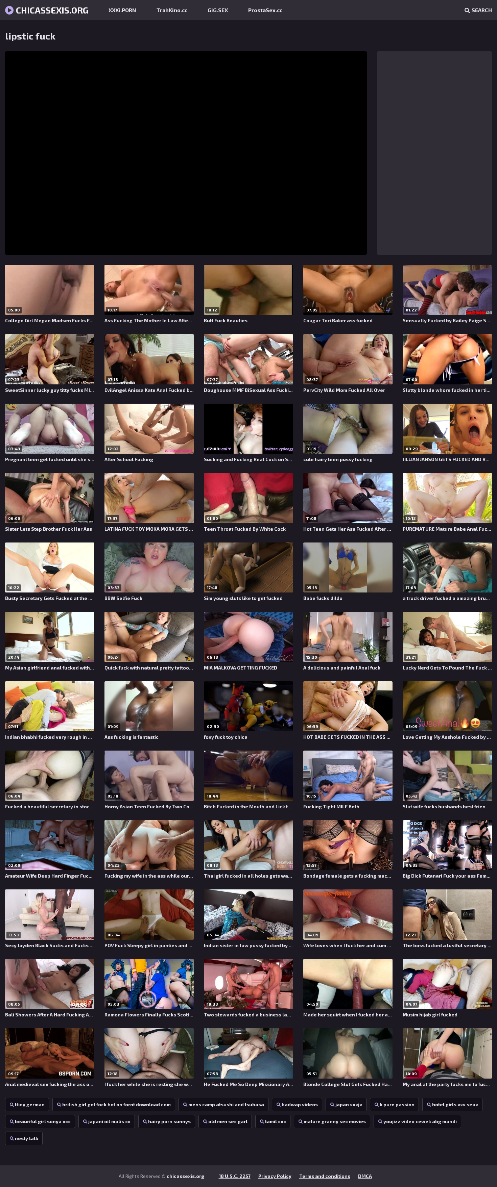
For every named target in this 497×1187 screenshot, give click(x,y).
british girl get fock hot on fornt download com (116, 1104)
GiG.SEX (218, 10)
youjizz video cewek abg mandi (420, 1121)
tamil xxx (275, 1121)
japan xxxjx (348, 1104)
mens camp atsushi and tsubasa (226, 1104)
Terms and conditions (324, 1176)
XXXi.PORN (122, 10)
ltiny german (30, 1104)
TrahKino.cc (172, 10)
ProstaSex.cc (265, 10)
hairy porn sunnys (169, 1121)
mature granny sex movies (335, 1121)
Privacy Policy (274, 1176)
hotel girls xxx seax (455, 1104)
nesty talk (26, 1138)
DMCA (365, 1176)
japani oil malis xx (109, 1121)
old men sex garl (227, 1121)
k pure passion (397, 1104)
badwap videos (300, 1104)
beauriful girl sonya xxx (43, 1121)
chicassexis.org (51, 10)
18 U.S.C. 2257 (235, 1176)
